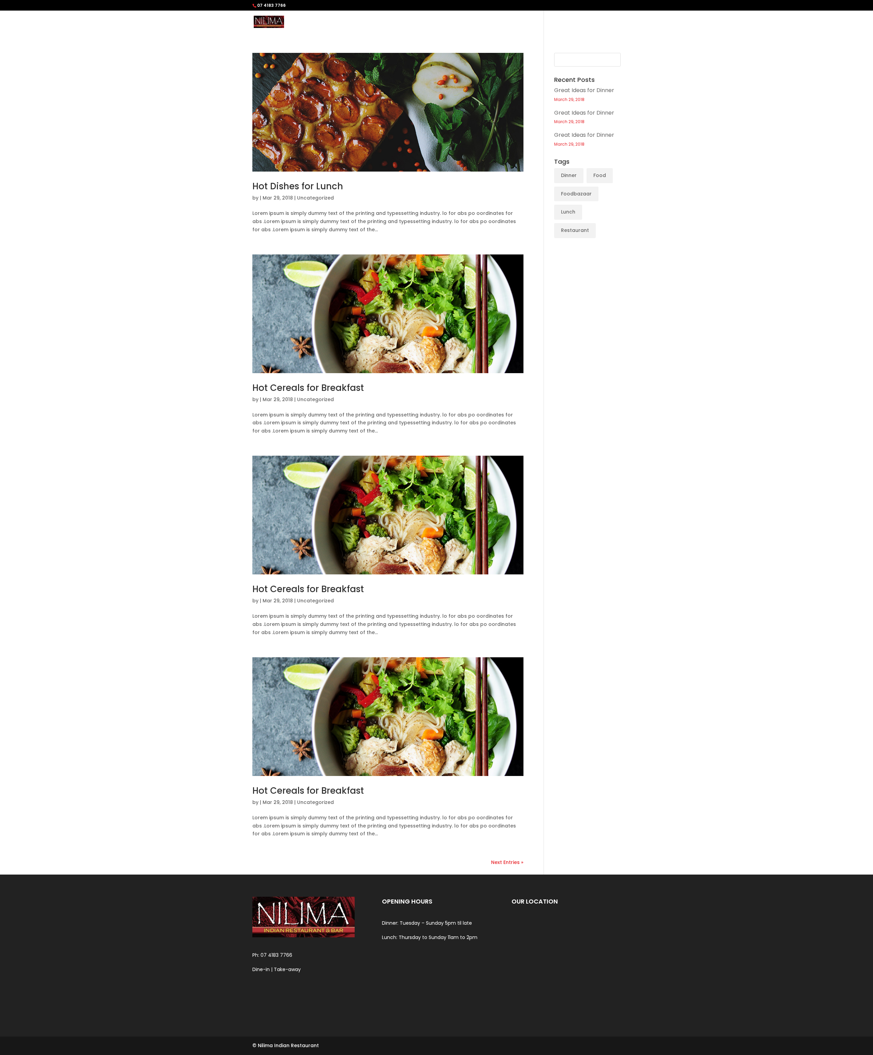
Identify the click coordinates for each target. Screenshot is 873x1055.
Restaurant (575, 230)
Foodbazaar (576, 193)
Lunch (568, 211)
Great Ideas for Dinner (584, 90)
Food (599, 175)
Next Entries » (507, 862)
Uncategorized (315, 197)
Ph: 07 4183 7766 (272, 955)
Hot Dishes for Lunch (297, 186)
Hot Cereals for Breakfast (308, 388)
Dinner (569, 175)
